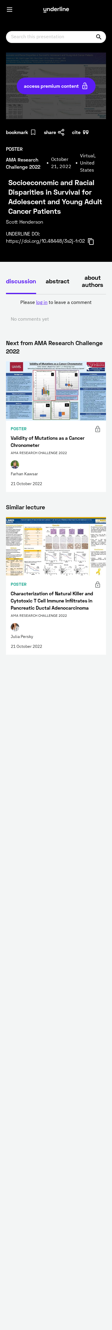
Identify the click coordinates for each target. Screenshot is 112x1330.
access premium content (51, 86)
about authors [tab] (92, 281)
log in (41, 302)
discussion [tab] (21, 281)
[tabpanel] (56, 311)
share (50, 132)
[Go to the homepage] (56, 10)
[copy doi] (94, 241)
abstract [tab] (57, 281)
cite (76, 132)
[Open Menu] (9, 9)
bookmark (17, 132)
